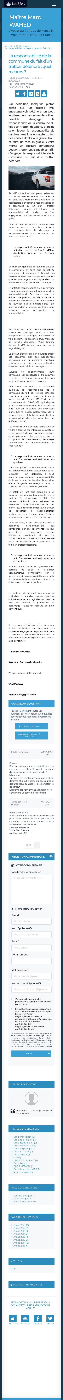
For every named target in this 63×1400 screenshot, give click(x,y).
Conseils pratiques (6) (24, 1195)
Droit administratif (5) (24, 1145)
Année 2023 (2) (21, 1228)
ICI (14, 1269)
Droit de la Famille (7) (24, 1139)
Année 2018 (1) (20, 1231)
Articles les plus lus (23, 1172)
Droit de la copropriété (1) (26, 1169)
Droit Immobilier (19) (24, 1136)
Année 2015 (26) (21, 1240)
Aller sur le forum (29, 726)
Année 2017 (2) (20, 1234)
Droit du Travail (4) (23, 1151)
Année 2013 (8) (20, 1245)
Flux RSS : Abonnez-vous (27, 1284)
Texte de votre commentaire (25, 872)
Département (19, 954)
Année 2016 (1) (20, 1237)
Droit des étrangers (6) (25, 1142)
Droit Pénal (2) (20, 1163)
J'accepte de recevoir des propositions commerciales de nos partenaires (33, 1001)
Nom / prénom (20, 928)
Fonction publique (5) (24, 1148)
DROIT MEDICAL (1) (23, 1166)
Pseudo (15, 915)
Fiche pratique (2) (22, 1198)
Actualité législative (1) (24, 1201)
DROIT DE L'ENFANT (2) (25, 1160)
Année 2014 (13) (21, 1242)
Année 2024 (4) (21, 1225)
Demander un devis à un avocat (29, 735)
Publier (29, 1053)
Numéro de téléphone (24, 983)
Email (14, 941)
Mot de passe (19, 970)
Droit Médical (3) (22, 1154)
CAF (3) (17, 1157)
